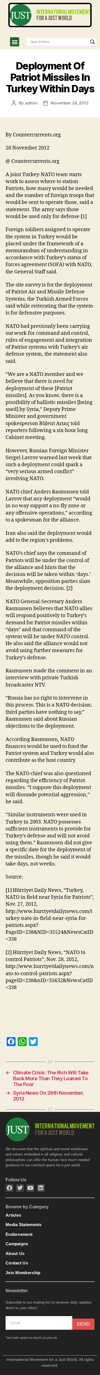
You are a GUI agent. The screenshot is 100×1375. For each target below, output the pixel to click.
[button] (14, 41)
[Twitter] (20, 1188)
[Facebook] (9, 1188)
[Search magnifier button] (92, 42)
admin (31, 103)
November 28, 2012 (70, 103)
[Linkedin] (41, 1188)
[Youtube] (30, 1188)
